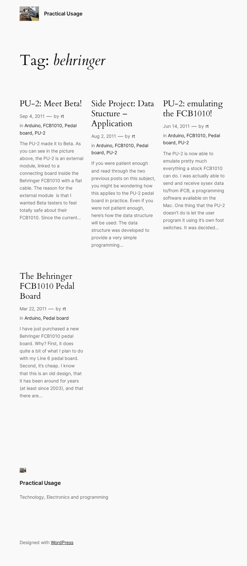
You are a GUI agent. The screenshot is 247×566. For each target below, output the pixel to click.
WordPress (62, 542)
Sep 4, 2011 (32, 116)
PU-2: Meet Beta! (51, 104)
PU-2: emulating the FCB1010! (193, 109)
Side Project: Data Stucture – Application (122, 113)
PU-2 (40, 133)
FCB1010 (52, 125)
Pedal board (56, 318)
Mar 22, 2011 (33, 308)
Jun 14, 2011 (176, 126)
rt (62, 116)
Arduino (32, 125)
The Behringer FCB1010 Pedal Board (47, 286)
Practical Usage (63, 13)
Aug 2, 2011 (103, 136)
